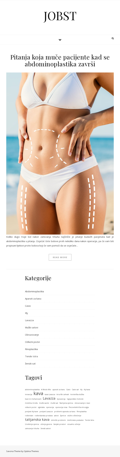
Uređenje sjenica (32, 424)
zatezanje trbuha (32, 428)
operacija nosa (61, 407)
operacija (50, 407)
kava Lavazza (50, 394)
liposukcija (61, 399)
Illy (26, 313)
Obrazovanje (32, 334)
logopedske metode (75, 399)
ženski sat (30, 363)
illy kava (87, 389)
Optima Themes (31, 451)
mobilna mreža (31, 403)
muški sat (54, 403)
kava (38, 393)
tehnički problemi (58, 420)
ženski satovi (46, 428)
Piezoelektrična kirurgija (79, 407)
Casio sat (75, 389)
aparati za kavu (58, 389)
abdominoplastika (32, 389)
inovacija (28, 394)
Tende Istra (31, 356)
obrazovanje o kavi (82, 403)
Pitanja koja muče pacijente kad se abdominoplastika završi (60, 60)
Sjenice (63, 415)
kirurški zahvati (63, 394)
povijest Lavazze (46, 411)
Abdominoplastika (34, 291)
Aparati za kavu (33, 298)
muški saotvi (44, 403)
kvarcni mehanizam (33, 399)
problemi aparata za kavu (64, 411)
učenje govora (46, 424)
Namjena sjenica (66, 403)
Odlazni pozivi (32, 341)
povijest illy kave (31, 411)
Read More (60, 257)
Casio (28, 305)
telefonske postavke (75, 420)
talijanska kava (37, 420)
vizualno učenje (73, 424)
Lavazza (29, 320)
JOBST (60, 15)
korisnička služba (77, 394)
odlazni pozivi (30, 407)
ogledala (41, 407)
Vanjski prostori (59, 424)
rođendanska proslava (44, 415)
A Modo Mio (46, 389)
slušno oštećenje (74, 415)
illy (81, 389)
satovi (56, 415)
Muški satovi (31, 327)
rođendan (29, 415)
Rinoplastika (31, 349)
